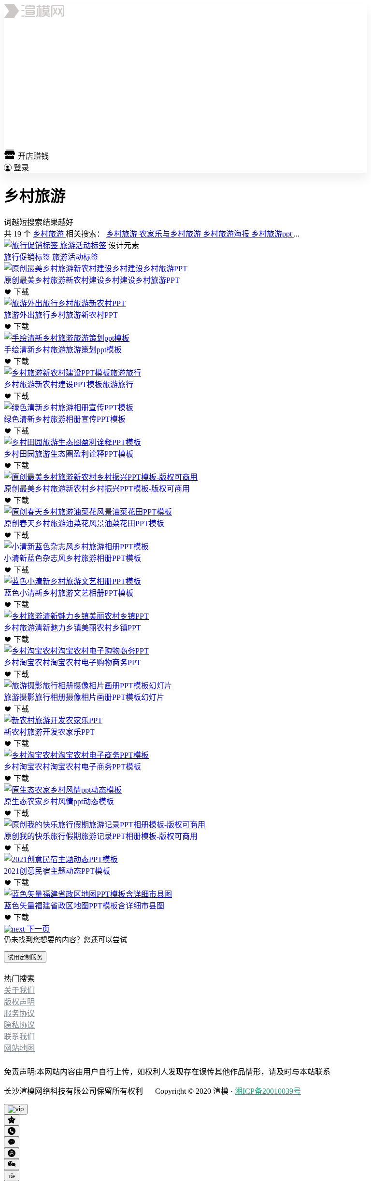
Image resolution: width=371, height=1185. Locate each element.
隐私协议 (19, 1025)
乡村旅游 (49, 234)
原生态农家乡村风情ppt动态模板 (59, 801)
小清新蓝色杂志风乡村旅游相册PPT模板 (72, 558)
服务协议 (19, 1013)
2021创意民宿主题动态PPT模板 (57, 871)
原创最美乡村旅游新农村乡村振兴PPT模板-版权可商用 (97, 489)
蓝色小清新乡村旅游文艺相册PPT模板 (68, 593)
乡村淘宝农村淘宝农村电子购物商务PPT (72, 662)
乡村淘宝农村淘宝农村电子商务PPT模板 (72, 767)
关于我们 (19, 990)
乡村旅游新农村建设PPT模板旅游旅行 (68, 384)
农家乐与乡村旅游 (171, 234)
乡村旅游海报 (227, 234)
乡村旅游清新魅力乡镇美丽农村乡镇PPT (72, 628)
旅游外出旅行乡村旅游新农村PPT (61, 315)
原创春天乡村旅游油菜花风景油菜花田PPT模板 (84, 523)
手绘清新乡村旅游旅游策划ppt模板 (63, 350)
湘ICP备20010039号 (268, 1091)
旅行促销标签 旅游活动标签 (51, 257)
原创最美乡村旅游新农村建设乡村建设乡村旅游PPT (92, 280)
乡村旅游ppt (272, 234)
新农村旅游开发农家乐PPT (49, 732)
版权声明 (19, 1002)
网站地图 (19, 1048)
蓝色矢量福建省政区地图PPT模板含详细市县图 (84, 906)
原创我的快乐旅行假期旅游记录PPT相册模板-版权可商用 (101, 836)
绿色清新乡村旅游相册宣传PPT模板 (65, 419)
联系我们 (19, 1036)
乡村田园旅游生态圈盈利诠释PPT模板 (68, 454)
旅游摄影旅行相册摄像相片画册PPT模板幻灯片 (84, 697)
